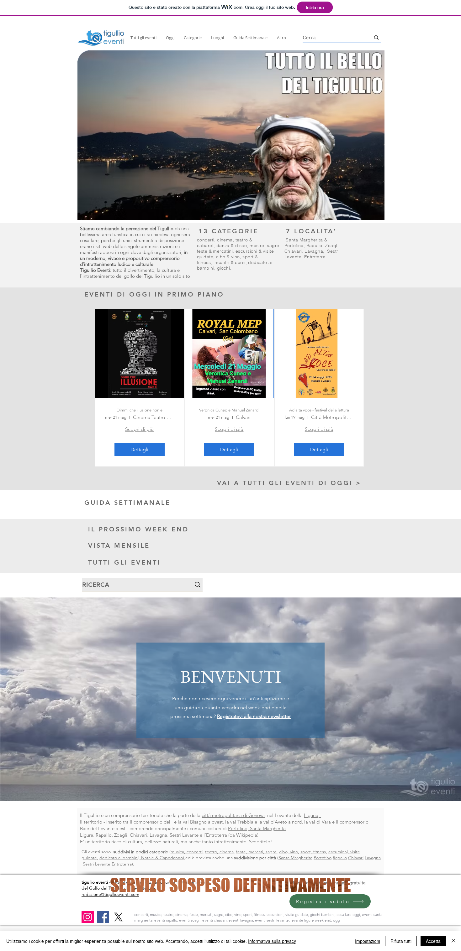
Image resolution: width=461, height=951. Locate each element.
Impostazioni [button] (367, 941)
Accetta (433, 941)
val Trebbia (241, 822)
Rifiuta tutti (400, 941)
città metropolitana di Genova (233, 815)
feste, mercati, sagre (256, 852)
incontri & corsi (230, 262)
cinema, (226, 240)
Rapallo (314, 245)
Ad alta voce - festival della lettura (319, 410)
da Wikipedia (243, 835)
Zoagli (331, 245)
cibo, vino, (289, 852)
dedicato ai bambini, (120, 858)
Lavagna (314, 251)
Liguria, (312, 815)
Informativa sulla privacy (272, 941)
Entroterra (315, 257)
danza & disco (231, 245)
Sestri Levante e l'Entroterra (198, 835)
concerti (205, 240)
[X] (118, 917)
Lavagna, (159, 835)
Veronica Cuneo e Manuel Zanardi (229, 410)
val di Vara (320, 822)
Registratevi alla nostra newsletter (254, 716)
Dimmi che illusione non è (139, 410)
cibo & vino (228, 257)
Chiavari (293, 251)
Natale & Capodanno (162, 858)
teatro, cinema (219, 852)
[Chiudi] (453, 941)
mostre (257, 245)
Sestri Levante (96, 864)
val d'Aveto (275, 822)
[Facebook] (103, 917)
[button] (230, 135)
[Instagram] (88, 917)
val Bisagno (195, 822)
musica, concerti (187, 852)
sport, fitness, (313, 852)
